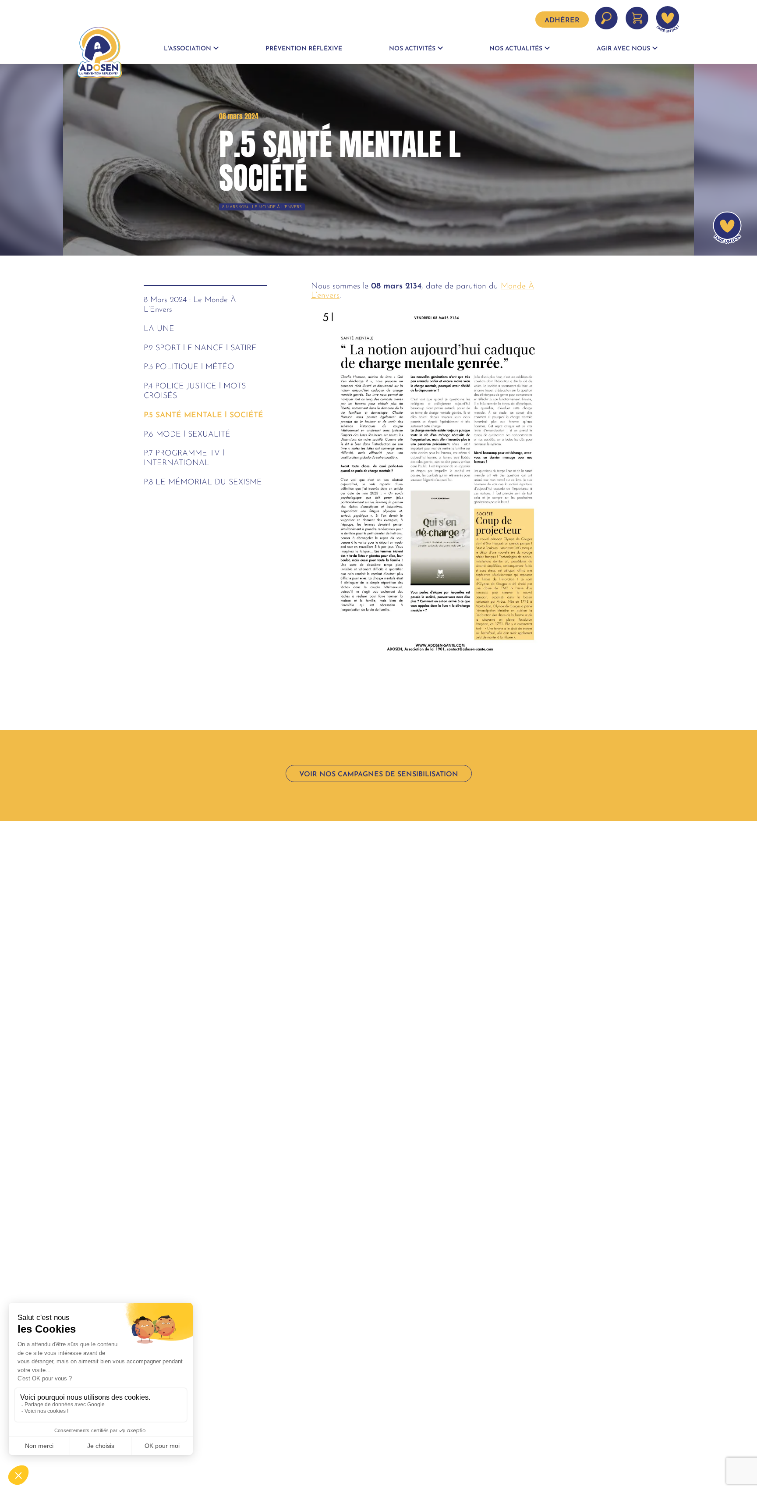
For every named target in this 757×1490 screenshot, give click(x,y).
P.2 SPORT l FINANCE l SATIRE (200, 348)
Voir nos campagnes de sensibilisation (378, 774)
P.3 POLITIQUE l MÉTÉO (189, 367)
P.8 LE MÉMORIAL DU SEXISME (203, 482)
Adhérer (562, 20)
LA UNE (159, 329)
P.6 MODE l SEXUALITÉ (187, 434)
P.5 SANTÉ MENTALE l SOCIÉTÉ (203, 415)
